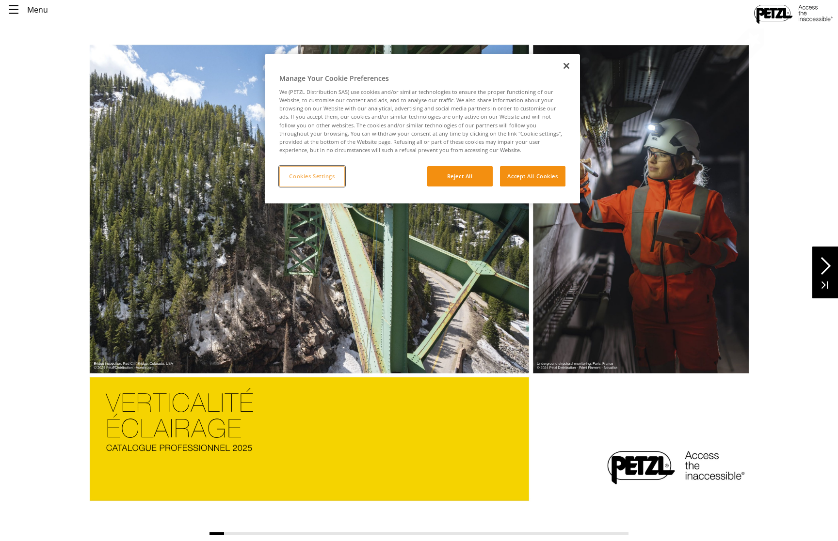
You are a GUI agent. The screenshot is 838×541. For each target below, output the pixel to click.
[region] (422, 128)
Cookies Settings (312, 176)
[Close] (566, 66)
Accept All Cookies (532, 176)
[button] (825, 262)
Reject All (460, 176)
